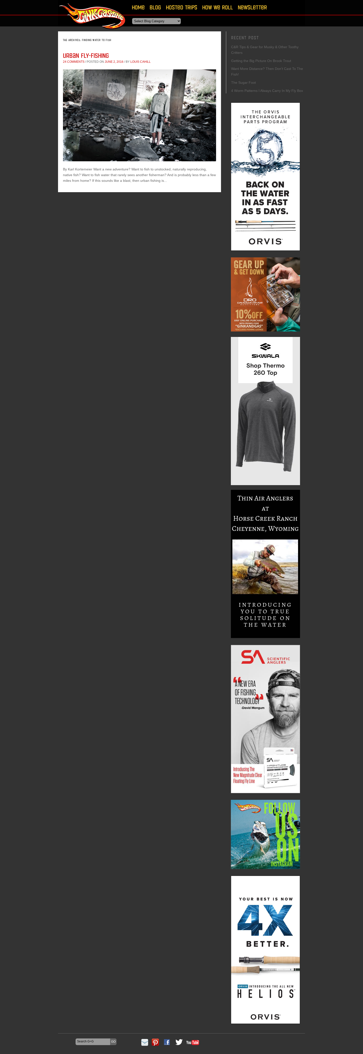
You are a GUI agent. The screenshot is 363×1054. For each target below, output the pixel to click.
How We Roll (217, 7)
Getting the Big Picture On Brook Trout (261, 61)
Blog (155, 7)
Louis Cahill (140, 61)
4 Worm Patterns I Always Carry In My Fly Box (267, 91)
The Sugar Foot (243, 82)
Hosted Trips (181, 7)
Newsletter (252, 7)
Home (138, 7)
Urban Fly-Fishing (86, 55)
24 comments (73, 61)
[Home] (92, 31)
